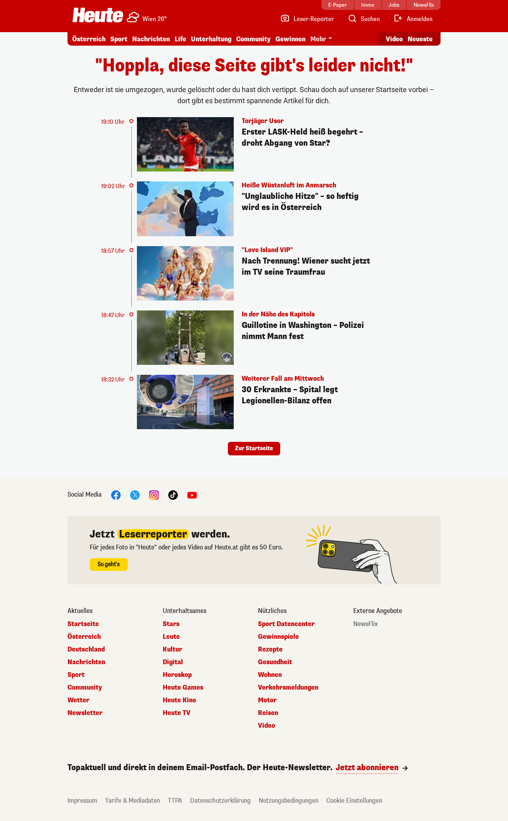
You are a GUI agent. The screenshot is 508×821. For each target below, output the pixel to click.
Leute (171, 637)
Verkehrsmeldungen (288, 688)
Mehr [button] (318, 39)
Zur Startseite (254, 448)
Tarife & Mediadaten (132, 800)
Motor (267, 700)
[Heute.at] (97, 15)
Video (394, 39)
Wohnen (270, 675)
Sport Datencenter (286, 624)
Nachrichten (86, 662)
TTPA (175, 800)
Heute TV (176, 713)
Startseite (83, 624)
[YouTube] (192, 495)
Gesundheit (275, 662)
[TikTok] (173, 495)
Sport (118, 39)
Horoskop (177, 675)
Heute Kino (179, 700)
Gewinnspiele (278, 637)
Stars (171, 624)
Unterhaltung (211, 39)
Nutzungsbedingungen (288, 800)
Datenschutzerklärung (220, 800)
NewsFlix (365, 624)
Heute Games (183, 688)
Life (180, 39)
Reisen (268, 713)
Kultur (172, 649)
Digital (173, 662)
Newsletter (84, 713)
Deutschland (86, 649)
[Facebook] (116, 495)
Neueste (420, 39)
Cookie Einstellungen (354, 800)
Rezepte (270, 649)
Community (253, 39)
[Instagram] (154, 495)
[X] (135, 495)
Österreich (89, 39)
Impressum (82, 800)
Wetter (78, 700)
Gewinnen (290, 39)
